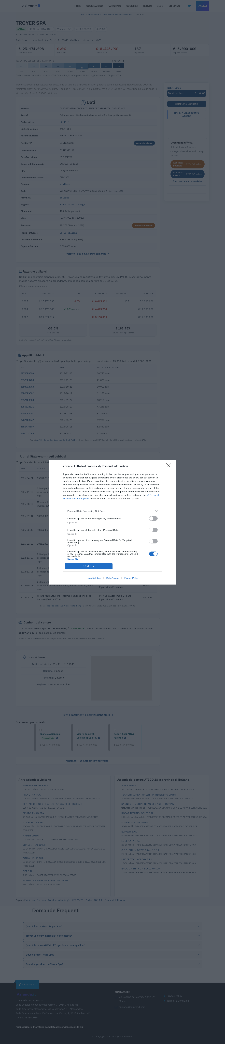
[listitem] (112, 511)
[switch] (153, 518)
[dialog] (112, 522)
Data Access (112, 578)
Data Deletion (94, 578)
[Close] (169, 466)
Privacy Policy (131, 578)
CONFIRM (89, 566)
